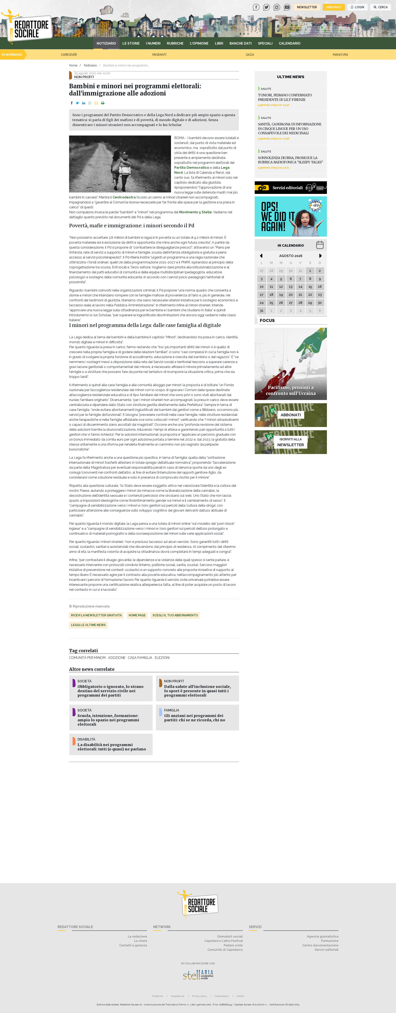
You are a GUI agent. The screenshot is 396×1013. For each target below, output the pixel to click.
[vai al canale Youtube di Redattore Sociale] (287, 7)
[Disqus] (154, 820)
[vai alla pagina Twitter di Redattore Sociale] (267, 7)
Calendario (290, 43)
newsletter (307, 7)
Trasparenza (177, 996)
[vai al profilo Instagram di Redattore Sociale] (277, 7)
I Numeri (153, 43)
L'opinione (199, 43)
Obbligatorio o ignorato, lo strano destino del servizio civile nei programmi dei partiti (111, 691)
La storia (140, 940)
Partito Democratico (191, 168)
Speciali (265, 43)
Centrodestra (125, 197)
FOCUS (267, 320)
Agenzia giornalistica (322, 936)
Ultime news (290, 76)
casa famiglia (140, 658)
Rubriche (175, 43)
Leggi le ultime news (88, 625)
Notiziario (106, 43)
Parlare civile (233, 945)
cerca (382, 7)
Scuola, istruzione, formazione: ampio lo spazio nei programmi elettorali (108, 720)
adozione (116, 658)
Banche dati (241, 43)
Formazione (329, 940)
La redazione (137, 936)
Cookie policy (222, 996)
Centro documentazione (320, 945)
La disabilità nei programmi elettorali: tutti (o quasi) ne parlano (112, 747)
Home (73, 65)
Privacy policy (199, 996)
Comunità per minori (87, 658)
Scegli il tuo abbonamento (175, 615)
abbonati (333, 7)
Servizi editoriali (326, 949)
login (359, 7)
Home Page (137, 615)
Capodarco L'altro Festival (223, 940)
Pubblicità (157, 996)
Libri (219, 43)
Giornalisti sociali (230, 936)
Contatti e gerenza (133, 945)
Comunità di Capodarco (225, 949)
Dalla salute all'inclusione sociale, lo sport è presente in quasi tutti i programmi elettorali (197, 691)
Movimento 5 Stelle (195, 212)
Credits (240, 996)
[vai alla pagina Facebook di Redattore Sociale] (256, 7)
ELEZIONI (162, 658)
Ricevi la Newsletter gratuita (96, 615)
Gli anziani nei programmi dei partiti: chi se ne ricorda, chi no (194, 717)
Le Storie (131, 43)
